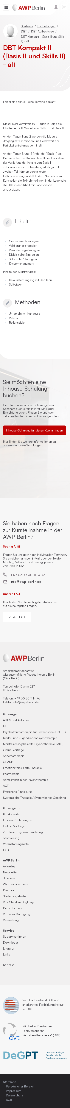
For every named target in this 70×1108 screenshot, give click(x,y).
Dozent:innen (12, 908)
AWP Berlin (11, 860)
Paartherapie (11, 774)
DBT (24, 31)
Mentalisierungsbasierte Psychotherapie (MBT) (33, 744)
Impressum (13, 1091)
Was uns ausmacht (16, 884)
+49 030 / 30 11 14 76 (28, 575)
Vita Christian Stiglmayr (19, 902)
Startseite (27, 26)
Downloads (11, 942)
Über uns (9, 878)
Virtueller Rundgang (16, 914)
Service (9, 930)
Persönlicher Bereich (20, 1086)
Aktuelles (9, 866)
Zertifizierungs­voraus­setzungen (24, 832)
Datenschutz (14, 1095)
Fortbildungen (46, 26)
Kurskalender (12, 814)
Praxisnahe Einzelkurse (17, 792)
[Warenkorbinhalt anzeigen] (64, 7)
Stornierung (11, 838)
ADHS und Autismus (16, 720)
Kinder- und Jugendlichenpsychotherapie (30, 738)
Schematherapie (13, 756)
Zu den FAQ (17, 617)
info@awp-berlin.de (25, 581)
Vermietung (11, 920)
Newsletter (10, 872)
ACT (6, 786)
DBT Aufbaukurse (42, 31)
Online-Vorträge (13, 750)
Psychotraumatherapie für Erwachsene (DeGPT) (34, 732)
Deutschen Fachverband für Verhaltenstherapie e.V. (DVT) (41, 1030)
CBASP (8, 762)
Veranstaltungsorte (16, 844)
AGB (9, 1100)
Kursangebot (12, 714)
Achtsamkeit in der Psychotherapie (25, 780)
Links (6, 954)
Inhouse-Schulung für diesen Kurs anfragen (34, 430)
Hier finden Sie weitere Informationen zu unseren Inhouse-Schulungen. (29, 443)
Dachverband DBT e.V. (44, 1000)
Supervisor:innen (14, 936)
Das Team (9, 890)
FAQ (6, 850)
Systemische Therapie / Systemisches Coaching (34, 798)
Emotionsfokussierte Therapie (22, 768)
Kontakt (9, 965)
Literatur (9, 948)
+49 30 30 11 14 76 (27, 698)
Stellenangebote (14, 896)
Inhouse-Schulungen (17, 820)
